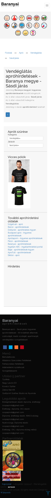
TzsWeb (6, 379)
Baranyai (10, 5)
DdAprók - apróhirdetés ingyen (22, 230)
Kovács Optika (8, 386)
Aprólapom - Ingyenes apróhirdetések (25, 238)
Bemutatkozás (8, 357)
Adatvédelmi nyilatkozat (13, 367)
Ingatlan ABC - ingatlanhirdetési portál (25, 247)
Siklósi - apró (14, 255)
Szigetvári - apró (15, 224)
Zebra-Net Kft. (8, 390)
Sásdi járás (13, 145)
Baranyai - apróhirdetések (19, 244)
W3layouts (5, 492)
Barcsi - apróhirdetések (18, 227)
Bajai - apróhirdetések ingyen (21, 250)
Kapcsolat (6, 484)
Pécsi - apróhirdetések (18, 241)
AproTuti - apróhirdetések (19, 252)
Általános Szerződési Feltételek (16, 360)
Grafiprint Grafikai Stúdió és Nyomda (19, 393)
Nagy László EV (9, 383)
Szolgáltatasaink (9, 371)
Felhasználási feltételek (13, 364)
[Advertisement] (25, 285)
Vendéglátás (14, 138)
